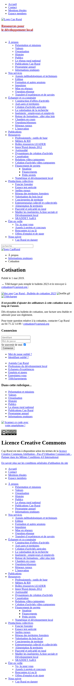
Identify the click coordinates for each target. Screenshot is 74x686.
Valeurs (19, 48)
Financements (29, 171)
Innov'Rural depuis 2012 (28, 147)
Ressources (14, 134)
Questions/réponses (25, 122)
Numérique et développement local (34, 178)
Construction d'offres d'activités (32, 100)
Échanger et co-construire (22, 97)
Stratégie (26, 168)
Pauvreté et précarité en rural (30, 208)
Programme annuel (25, 66)
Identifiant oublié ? (18, 357)
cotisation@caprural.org (14, 287)
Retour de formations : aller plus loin (35, 116)
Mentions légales (17, 10)
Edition (19, 79)
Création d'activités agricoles (30, 107)
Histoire (19, 54)
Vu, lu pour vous (24, 224)
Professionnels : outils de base (31, 137)
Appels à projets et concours (30, 227)
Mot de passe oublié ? (20, 354)
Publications (15, 131)
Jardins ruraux (22, 190)
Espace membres (17, 13)
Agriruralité (21, 150)
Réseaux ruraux (23, 125)
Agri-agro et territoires (27, 103)
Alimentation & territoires (29, 205)
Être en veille (15, 221)
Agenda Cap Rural (18, 363)
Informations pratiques (27, 69)
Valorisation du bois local (29, 196)
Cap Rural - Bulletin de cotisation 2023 (35, 293)
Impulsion (20, 85)
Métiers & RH (23, 141)
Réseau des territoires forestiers (32, 193)
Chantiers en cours (25, 119)
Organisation (22, 51)
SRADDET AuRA (25, 218)
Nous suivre (14, 236)
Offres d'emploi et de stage (29, 233)
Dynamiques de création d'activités (34, 153)
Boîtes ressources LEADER (30, 144)
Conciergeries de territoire (29, 199)
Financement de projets (27, 165)
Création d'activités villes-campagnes (35, 162)
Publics (19, 57)
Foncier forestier (24, 184)
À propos (13, 42)
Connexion (8, 348)
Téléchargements (17, 378)
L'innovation (22, 128)
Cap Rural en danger (26, 239)
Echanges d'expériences (21, 369)
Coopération (22, 156)
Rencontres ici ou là (26, 230)
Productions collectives (20, 181)
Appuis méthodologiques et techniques (36, 76)
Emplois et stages (17, 372)
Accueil (12, 4)
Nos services (15, 73)
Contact (12, 7)
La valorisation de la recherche (31, 110)
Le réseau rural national (28, 60)
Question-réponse (24, 91)
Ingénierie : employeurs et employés (34, 113)
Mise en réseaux (24, 88)
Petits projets (29, 175)
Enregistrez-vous (17, 375)
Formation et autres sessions (30, 82)
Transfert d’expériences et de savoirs (35, 94)
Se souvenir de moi (11, 344)
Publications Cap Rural (27, 63)
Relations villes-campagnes (30, 159)
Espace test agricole (25, 187)
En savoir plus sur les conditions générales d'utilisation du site (34, 463)
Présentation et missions (28, 45)
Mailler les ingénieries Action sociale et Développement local (36, 214)
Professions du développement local (27, 366)
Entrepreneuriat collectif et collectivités (36, 202)
